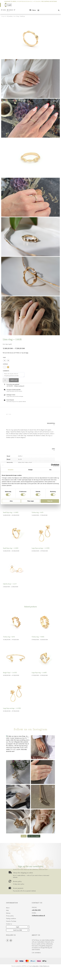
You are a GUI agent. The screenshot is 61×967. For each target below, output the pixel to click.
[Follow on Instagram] (2, 8)
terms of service (43, 966)
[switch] (23, 494)
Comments (6, 371)
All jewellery (10, 16)
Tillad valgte (30, 501)
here (27, 353)
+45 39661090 (36, 1)
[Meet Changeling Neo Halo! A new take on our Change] (43, 747)
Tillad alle (49, 501)
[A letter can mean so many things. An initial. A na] (18, 747)
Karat (4, 357)
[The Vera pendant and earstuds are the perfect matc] (43, 797)
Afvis (11, 501)
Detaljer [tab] (30, 469)
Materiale (5, 364)
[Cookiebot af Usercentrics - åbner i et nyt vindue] (52, 465)
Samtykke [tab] (10, 469)
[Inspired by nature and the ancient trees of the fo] (43, 821)
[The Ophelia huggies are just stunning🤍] (18, 772)
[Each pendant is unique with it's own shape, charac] (18, 821)
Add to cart (13, 380)
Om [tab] (50, 469)
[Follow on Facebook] (2, 4)
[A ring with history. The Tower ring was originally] (43, 772)
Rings (17, 16)
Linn (14, 16)
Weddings (22, 16)
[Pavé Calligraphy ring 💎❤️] (18, 797)
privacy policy (35, 966)
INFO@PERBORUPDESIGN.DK (24, 1)
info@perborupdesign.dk (19, 386)
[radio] (4, 360)
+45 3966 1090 (36, 910)
